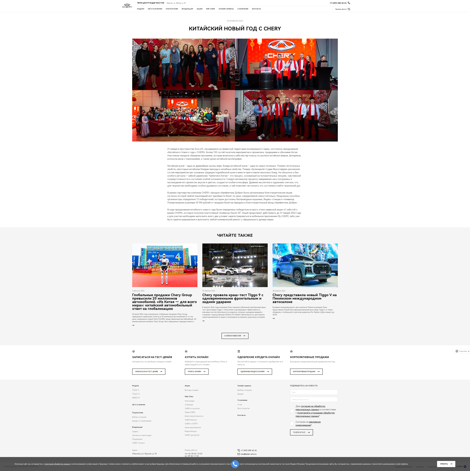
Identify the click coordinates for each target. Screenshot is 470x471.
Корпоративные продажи (304, 371)
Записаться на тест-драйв (146, 371)
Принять (444, 464)
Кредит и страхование (141, 421)
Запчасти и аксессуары (142, 435)
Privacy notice (463, 351)
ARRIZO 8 (136, 398)
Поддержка (137, 439)
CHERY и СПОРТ (191, 424)
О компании (242, 9)
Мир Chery (210, 9)
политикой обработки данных (57, 464)
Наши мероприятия (193, 427)
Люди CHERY (190, 412)
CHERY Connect (138, 443)
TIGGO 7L (136, 394)
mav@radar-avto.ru (248, 454)
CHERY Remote (191, 420)
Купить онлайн (194, 371)
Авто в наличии (155, 9)
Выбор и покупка (139, 417)
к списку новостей (233, 336)
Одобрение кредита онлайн (253, 371)
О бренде (189, 405)
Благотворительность (194, 416)
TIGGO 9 (135, 390)
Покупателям (172, 9)
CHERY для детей (192, 435)
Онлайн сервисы (226, 9)
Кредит (240, 394)
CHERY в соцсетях (192, 408)
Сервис (135, 432)
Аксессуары (189, 401)
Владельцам (187, 9)
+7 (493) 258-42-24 (249, 450)
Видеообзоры (191, 431)
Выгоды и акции (191, 390)
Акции (200, 9)
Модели (140, 9)
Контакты (256, 9)
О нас (239, 405)
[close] (468, 351)
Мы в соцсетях (243, 408)
